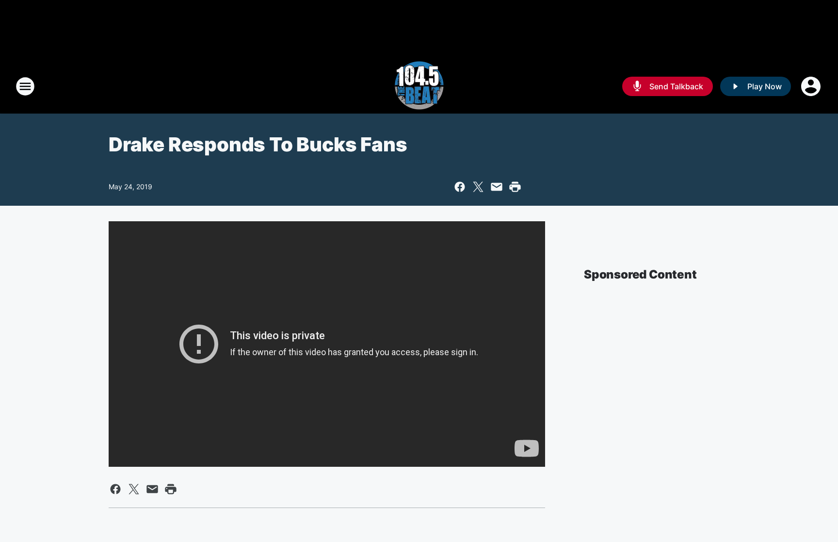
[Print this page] (515, 187)
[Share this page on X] (478, 187)
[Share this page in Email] (496, 187)
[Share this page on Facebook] (460, 187)
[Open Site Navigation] (25, 86)
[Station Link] (419, 86)
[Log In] (811, 86)
